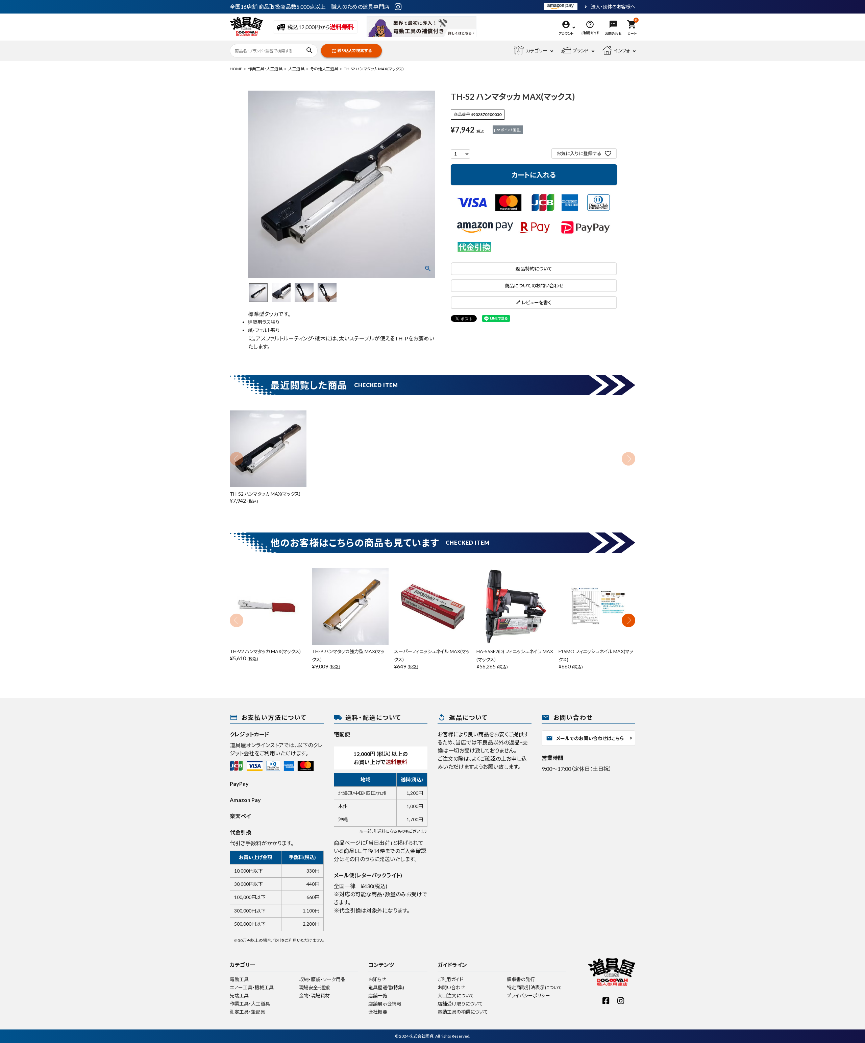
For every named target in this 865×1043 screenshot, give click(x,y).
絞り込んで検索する (351, 51)
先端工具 (239, 995)
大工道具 (296, 68)
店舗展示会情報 (384, 1003)
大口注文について (456, 995)
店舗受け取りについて (460, 1003)
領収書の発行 (521, 979)
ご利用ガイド (450, 979)
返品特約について (534, 268)
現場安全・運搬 (314, 987)
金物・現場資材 (314, 995)
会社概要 (377, 1012)
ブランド (581, 50)
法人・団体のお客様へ (613, 6)
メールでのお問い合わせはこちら (585, 738)
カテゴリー (536, 50)
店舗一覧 (377, 995)
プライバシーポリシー (528, 995)
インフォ (622, 50)
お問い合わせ (451, 987)
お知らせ (377, 979)
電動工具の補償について (463, 1012)
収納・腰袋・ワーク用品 (322, 979)
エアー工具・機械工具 (252, 987)
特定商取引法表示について (534, 987)
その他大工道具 (324, 68)
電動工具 (239, 979)
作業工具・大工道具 (265, 68)
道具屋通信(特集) (386, 987)
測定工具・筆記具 (247, 1012)
